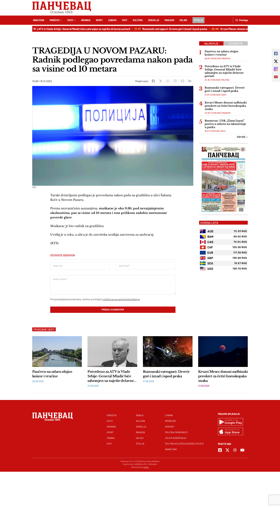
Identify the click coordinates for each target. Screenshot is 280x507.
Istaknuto (236, 43)
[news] (57, 351)
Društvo (226, 58)
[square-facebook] (220, 450)
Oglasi (183, 20)
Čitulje (198, 20)
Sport (99, 20)
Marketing (171, 449)
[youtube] (242, 450)
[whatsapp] (167, 81)
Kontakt (170, 426)
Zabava (112, 20)
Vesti (70, 20)
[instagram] (235, 450)
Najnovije (211, 43)
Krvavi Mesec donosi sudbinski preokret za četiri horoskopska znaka (226, 106)
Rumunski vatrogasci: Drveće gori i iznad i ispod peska (168, 28)
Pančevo (54, 20)
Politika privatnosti (176, 432)
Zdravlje (153, 20)
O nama (169, 415)
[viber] (175, 81)
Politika (225, 80)
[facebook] (153, 81)
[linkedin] (189, 81)
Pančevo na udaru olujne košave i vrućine (221, 53)
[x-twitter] (227, 450)
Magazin (169, 20)
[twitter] (160, 81)
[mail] (182, 81)
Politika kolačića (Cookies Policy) (184, 443)
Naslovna (38, 20)
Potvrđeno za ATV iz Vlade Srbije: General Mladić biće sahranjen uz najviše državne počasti (69, 28)
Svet (124, 20)
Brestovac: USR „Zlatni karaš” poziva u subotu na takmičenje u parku (225, 124)
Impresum (170, 421)
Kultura (138, 20)
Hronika (85, 20)
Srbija (139, 415)
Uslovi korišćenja (175, 438)
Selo (223, 131)
